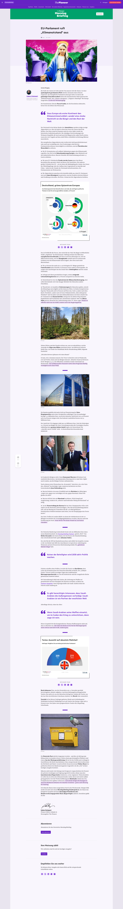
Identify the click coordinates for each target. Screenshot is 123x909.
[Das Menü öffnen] (2, 2)
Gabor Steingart (46, 810)
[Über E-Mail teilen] (71, 247)
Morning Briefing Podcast (66, 534)
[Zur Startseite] (61, 2)
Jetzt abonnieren (46, 832)
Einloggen (105, 2)
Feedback (44, 854)
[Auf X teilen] (62, 247)
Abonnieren (100, 14)
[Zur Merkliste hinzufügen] (18, 463)
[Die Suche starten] (100, 2)
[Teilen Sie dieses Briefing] (18, 457)
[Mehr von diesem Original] (61, 14)
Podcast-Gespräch (47, 583)
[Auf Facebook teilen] (59, 247)
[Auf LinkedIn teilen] (65, 247)
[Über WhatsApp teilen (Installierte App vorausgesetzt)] (68, 247)
